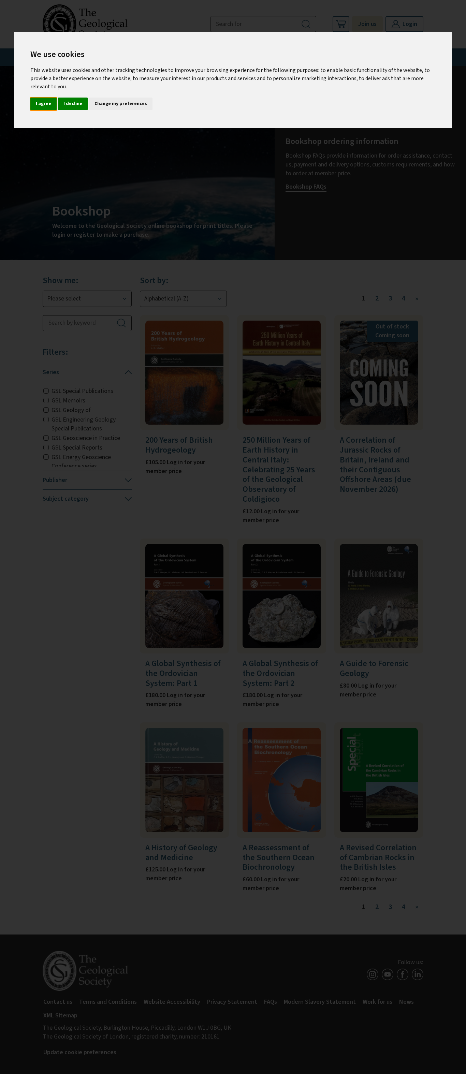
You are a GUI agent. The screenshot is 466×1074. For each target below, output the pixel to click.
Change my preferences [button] (120, 103)
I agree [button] (43, 103)
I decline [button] (72, 103)
